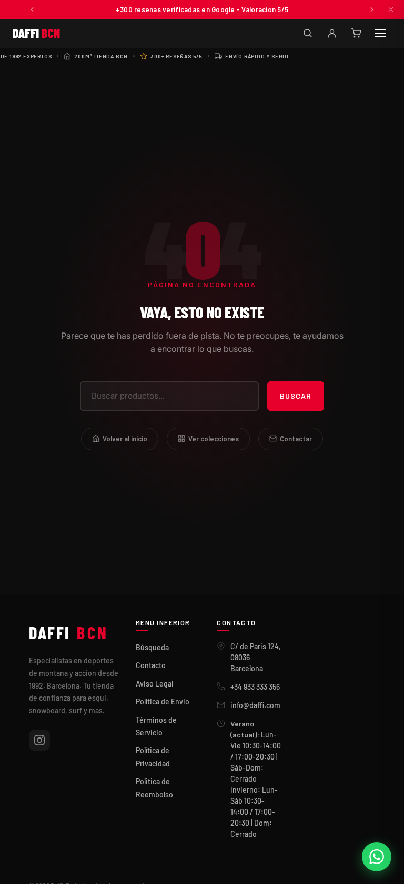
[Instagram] (39, 740)
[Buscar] (307, 33)
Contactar (296, 438)
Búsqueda (152, 647)
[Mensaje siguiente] (372, 9)
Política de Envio (162, 701)
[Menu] (380, 33)
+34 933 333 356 (255, 686)
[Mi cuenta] (332, 33)
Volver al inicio (125, 438)
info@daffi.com (255, 705)
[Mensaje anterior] (32, 9)
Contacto (151, 665)
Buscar (295, 395)
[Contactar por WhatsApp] (376, 856)
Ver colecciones (213, 438)
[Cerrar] (391, 9)
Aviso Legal (154, 683)
